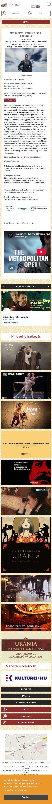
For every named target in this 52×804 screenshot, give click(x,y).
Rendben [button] (26, 797)
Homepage (26, 716)
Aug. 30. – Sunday (26, 286)
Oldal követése (12, 323)
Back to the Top (26, 723)
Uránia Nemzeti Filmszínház (15, 317)
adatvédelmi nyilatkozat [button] (16, 790)
